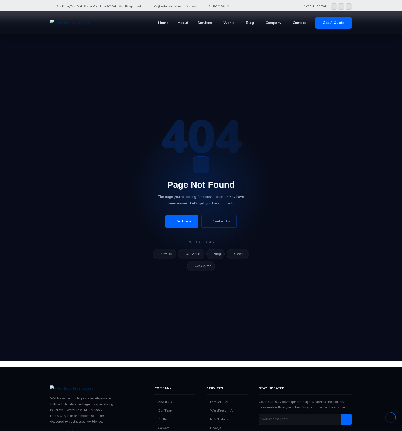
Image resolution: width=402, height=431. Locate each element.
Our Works (193, 254)
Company (273, 22)
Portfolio (164, 419)
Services (205, 22)
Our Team (165, 410)
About (183, 22)
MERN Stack (219, 419)
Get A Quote (333, 22)
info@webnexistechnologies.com (175, 6)
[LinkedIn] (349, 6)
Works (228, 22)
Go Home (184, 221)
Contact (299, 22)
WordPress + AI (221, 410)
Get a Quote (203, 266)
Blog (250, 22)
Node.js (215, 428)
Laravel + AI (219, 402)
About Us (165, 402)
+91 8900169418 (218, 6)
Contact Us (221, 221)
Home (163, 22)
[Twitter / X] (341, 6)
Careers (239, 254)
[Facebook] (334, 6)
